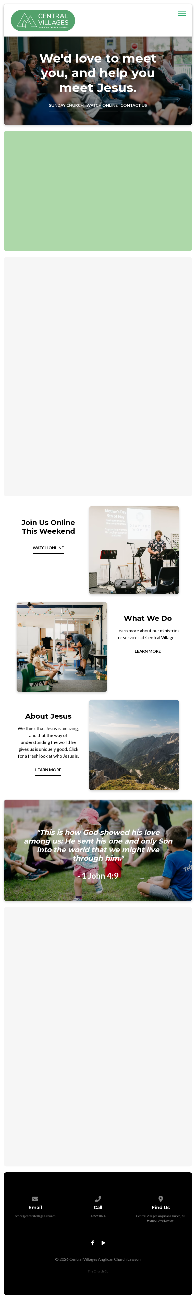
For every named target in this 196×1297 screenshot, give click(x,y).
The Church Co (98, 1271)
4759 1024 (98, 1216)
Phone (53, 1015)
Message (57, 1067)
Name (54, 989)
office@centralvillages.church (35, 1216)
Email (53, 1041)
